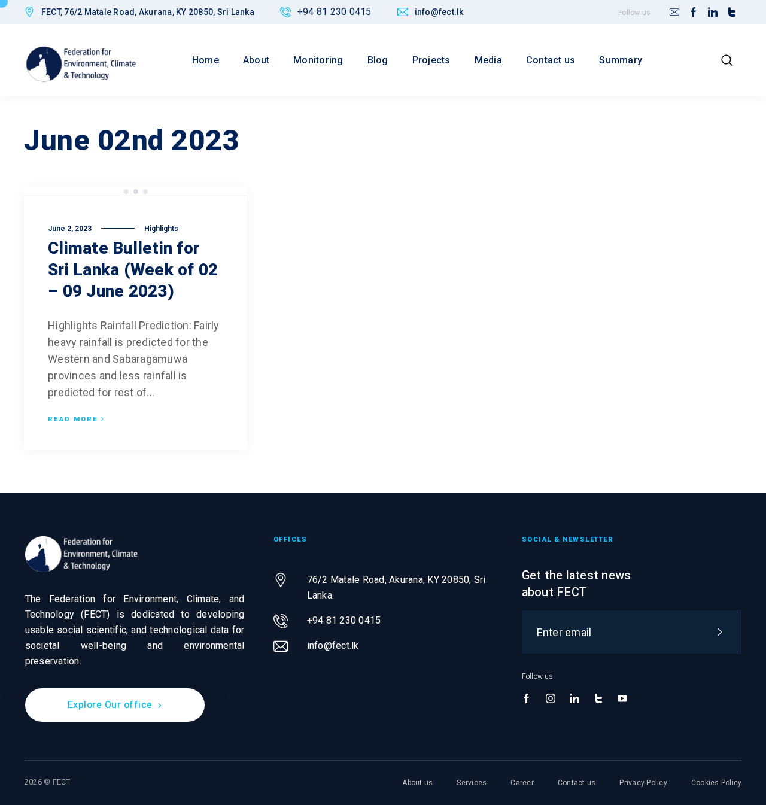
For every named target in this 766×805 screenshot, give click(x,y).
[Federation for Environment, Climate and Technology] (81, 64)
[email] (674, 12)
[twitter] (731, 12)
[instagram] (550, 699)
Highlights (161, 228)
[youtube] (622, 699)
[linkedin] (712, 12)
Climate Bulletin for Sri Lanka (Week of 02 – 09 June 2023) (133, 270)
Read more (73, 419)
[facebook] (693, 12)
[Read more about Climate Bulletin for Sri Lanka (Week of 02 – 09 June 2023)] (135, 191)
